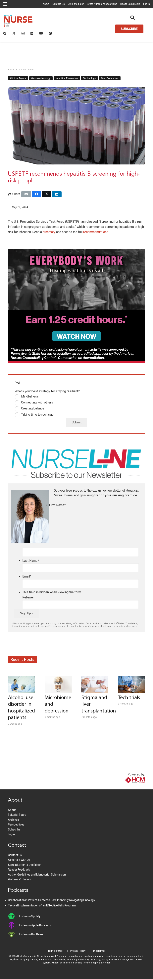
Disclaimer (99, 950)
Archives (13, 819)
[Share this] (36, 194)
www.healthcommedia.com (126, 787)
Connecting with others (37, 402)
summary (49, 232)
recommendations (95, 232)
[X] (14, 33)
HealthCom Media (130, 4)
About (46, 4)
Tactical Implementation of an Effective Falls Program (42, 905)
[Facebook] (4, 33)
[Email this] (26, 194)
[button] (5, 4)
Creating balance (32, 408)
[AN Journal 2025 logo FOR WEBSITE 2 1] (18, 22)
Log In (146, 4)
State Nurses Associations (102, 4)
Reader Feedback (19, 869)
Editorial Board (17, 814)
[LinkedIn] (31, 33)
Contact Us (58, 4)
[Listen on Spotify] (13, 916)
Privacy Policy (77, 950)
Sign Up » (26, 613)
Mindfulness (30, 396)
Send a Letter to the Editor (24, 864)
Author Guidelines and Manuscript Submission (37, 874)
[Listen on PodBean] (13, 934)
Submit (76, 422)
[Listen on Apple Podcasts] (13, 925)
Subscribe (14, 829)
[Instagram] (23, 33)
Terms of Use (55, 950)
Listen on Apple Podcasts (35, 925)
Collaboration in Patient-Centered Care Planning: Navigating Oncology (51, 900)
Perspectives (16, 824)
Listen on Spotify (29, 916)
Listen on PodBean (31, 934)
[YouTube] (41, 33)
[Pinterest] (50, 33)
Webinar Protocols (19, 879)
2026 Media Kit (76, 4)
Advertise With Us (19, 859)
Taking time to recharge (37, 414)
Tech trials (129, 698)
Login (11, 834)
